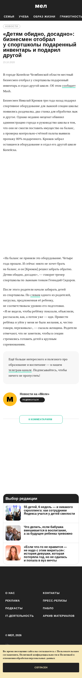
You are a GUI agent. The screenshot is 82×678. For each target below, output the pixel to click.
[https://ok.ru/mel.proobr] (62, 578)
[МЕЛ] (41, 6)
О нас (10, 593)
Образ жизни (44, 16)
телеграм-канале (20, 370)
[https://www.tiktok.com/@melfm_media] (41, 578)
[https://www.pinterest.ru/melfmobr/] (51, 578)
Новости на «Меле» (34, 394)
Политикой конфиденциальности (38, 654)
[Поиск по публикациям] (6, 6)
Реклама (12, 600)
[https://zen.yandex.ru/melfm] (20, 578)
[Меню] (76, 6)
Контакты (51, 593)
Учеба (24, 16)
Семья (9, 16)
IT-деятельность (19, 615)
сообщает (69, 85)
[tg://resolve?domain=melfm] (9, 578)
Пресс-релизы (55, 600)
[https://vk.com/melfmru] (30, 578)
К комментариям (40, 419)
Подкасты (14, 608)
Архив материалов (59, 615)
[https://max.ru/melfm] (72, 578)
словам (35, 295)
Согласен (41, 667)
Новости (11, 26)
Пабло (48, 608)
